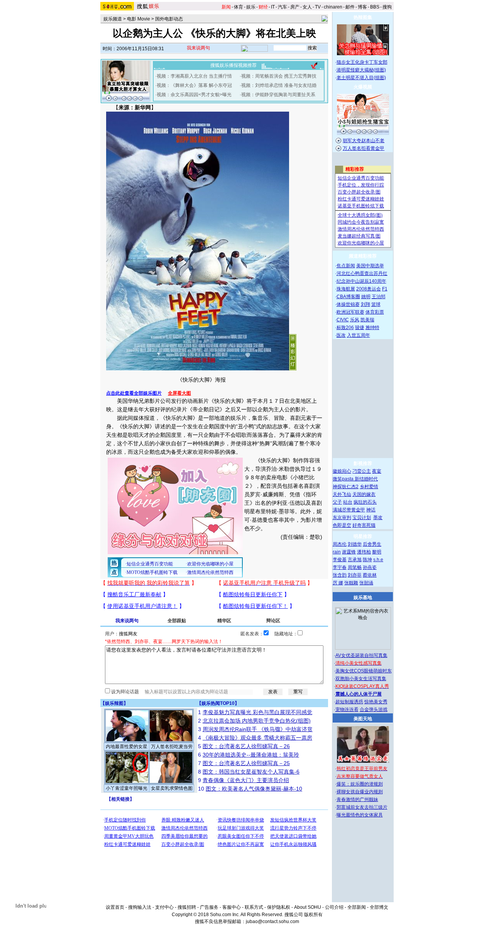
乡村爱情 (369, 486)
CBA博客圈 (348, 296)
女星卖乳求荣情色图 (172, 788)
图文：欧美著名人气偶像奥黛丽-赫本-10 (254, 789)
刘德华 (355, 544)
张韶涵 (366, 583)
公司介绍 (334, 907)
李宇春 (340, 567)
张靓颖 (351, 583)
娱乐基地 (363, 597)
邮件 (350, 7)
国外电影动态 (169, 19)
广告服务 (209, 907)
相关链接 (120, 799)
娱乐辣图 (114, 703)
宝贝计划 (361, 517)
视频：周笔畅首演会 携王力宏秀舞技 (278, 76)
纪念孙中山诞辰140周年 (361, 281)
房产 (294, 7)
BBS (374, 7)
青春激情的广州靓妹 (357, 799)
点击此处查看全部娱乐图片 (134, 393)
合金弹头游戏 (373, 709)
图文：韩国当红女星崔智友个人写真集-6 (251, 772)
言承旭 (355, 559)
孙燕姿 (370, 567)
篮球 (376, 304)
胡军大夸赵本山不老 (363, 140)
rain (337, 552)
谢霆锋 (349, 552)
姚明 (365, 296)
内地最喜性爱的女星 (126, 746)
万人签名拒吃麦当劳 (172, 746)
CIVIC (343, 319)
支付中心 (164, 907)
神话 (371, 510)
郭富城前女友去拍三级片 (362, 807)
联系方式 (254, 907)
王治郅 (379, 296)
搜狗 (387, 7)
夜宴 (376, 471)
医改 (341, 335)
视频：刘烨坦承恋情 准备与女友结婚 (278, 85)
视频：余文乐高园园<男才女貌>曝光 (194, 94)
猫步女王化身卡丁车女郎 (362, 62)
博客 (362, 7)
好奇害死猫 (364, 525)
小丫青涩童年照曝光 (126, 788)
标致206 (345, 327)
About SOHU (307, 907)
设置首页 (115, 907)
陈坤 (367, 559)
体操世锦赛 (348, 304)
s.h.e (378, 559)
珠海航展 (346, 289)
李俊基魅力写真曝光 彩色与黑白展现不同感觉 (257, 712)
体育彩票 (374, 312)
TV (318, 7)
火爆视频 (363, 87)
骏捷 (359, 327)
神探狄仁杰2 (346, 486)
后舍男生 (372, 544)
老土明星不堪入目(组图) (361, 77)
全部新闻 (356, 907)
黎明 (376, 552)
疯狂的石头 (365, 502)
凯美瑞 (367, 319)
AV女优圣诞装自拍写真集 (361, 655)
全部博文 (379, 907)
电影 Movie (138, 19)
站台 (347, 502)
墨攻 (377, 517)
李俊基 (340, 559)
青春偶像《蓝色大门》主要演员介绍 (246, 780)
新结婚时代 (366, 479)
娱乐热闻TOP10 (218, 703)
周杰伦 (340, 544)
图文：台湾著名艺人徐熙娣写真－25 (246, 763)
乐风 (354, 319)
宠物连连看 (347, 709)
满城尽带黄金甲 (349, 510)
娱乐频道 (112, 19)
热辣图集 (363, 17)
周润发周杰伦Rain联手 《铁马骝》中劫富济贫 (258, 729)
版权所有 (313, 914)
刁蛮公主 (361, 471)
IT (273, 7)
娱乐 (250, 7)
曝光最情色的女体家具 (360, 815)
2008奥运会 (368, 289)
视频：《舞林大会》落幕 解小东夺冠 (194, 85)
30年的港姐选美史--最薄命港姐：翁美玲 (251, 755)
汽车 (282, 7)
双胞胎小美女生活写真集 (360, 678)
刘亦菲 (355, 575)
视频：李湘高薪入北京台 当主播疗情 (194, 76)
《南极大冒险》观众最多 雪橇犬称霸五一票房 (257, 738)
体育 (238, 7)
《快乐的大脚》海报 (201, 380)
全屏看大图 (179, 393)
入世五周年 (358, 335)
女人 (307, 7)
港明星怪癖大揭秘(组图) (361, 70)
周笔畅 (355, 567)
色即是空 (342, 525)
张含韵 (340, 575)
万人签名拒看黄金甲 (363, 148)
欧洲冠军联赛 (350, 312)
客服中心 (231, 907)
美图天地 (363, 718)
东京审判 (342, 517)
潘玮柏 (364, 552)
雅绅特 (372, 327)
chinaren (333, 7)
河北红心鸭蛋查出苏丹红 (362, 273)
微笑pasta (344, 479)
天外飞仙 (342, 494)
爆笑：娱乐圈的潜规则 (360, 784)
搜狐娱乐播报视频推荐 (233, 65)
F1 (384, 289)
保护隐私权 (278, 907)
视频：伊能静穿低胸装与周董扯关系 (278, 94)
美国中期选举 (370, 265)
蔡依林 (370, 575)
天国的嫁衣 (364, 494)
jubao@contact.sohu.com (272, 921)
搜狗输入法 (139, 907)
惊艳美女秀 (375, 701)
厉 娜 (338, 583)
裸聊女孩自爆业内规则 (360, 791)
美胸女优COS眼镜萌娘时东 (363, 671)
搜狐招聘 (187, 907)
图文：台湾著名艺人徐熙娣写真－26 (246, 746)
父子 (337, 502)
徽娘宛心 (342, 471)
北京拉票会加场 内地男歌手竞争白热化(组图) (257, 721)
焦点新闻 (346, 265)
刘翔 (365, 304)
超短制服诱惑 (349, 701)
